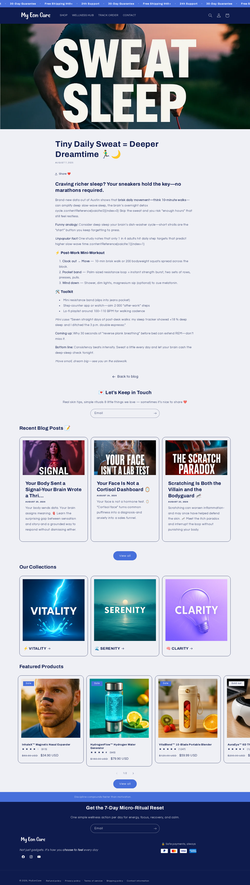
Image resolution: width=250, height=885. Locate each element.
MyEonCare (35, 881)
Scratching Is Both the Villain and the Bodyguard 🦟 (194, 489)
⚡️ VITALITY (34, 648)
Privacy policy (72, 881)
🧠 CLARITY (177, 648)
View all (124, 555)
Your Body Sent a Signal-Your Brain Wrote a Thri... (53, 489)
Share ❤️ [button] (65, 173)
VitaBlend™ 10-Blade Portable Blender (185, 744)
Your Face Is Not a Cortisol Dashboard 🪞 (123, 486)
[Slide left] (117, 773)
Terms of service (93, 881)
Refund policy (53, 881)
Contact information (138, 881)
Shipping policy (115, 881)
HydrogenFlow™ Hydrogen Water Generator (112, 746)
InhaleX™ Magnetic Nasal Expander (46, 744)
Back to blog (127, 376)
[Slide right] (133, 773)
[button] (210, 15)
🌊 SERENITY (107, 648)
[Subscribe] (155, 413)
